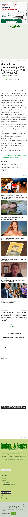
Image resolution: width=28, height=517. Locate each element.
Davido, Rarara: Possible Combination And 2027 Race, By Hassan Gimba (13, 348)
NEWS (3, 473)
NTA (2, 495)
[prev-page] (13, 354)
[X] (20, 462)
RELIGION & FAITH (6, 482)
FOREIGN (6, 60)
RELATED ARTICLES (8, 337)
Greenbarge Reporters (7, 75)
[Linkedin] (14, 462)
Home (2, 60)
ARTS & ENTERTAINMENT (8, 484)
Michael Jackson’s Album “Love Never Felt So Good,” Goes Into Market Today (21, 315)
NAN (2, 497)
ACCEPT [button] (13, 513)
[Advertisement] (14, 44)
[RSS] (17, 462)
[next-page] (15, 354)
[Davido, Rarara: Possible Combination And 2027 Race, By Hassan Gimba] (14, 343)
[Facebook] (7, 462)
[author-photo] (14, 328)
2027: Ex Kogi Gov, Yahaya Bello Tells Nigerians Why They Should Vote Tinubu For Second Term (5, 349)
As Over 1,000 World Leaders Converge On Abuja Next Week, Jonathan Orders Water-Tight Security (7, 316)
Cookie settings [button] (6, 513)
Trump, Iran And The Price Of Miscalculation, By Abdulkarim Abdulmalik (23, 348)
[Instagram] (11, 462)
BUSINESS (4, 475)
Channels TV (4, 498)
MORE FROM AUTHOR (19, 337)
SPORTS (4, 479)
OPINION (4, 480)
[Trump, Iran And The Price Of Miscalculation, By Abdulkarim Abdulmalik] (23, 343)
